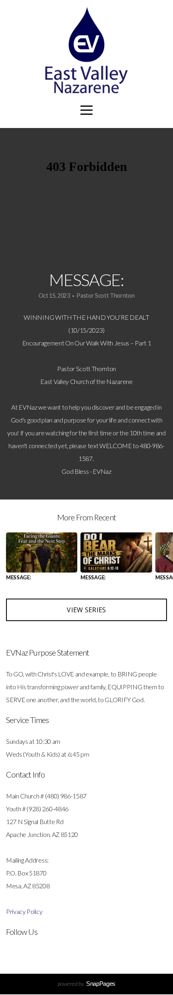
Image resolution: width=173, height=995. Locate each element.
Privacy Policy (24, 911)
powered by (86, 983)
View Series (86, 609)
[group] (41, 559)
